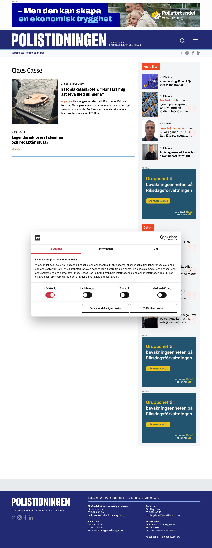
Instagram (187, 53)
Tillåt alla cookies (153, 308)
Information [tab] (106, 248)
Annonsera (152, 497)
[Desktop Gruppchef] (169, 194)
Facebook (193, 53)
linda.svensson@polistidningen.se (106, 515)
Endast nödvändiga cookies (105, 308)
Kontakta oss (18, 53)
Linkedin (198, 53)
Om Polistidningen (35, 53)
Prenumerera (135, 497)
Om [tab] (156, 248)
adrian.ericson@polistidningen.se (106, 530)
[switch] (87, 295)
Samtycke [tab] (56, 248)
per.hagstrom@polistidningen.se (163, 515)
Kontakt (93, 497)
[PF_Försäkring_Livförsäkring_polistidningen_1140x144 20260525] (106, 14)
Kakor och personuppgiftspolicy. (163, 537)
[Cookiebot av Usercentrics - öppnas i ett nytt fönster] (162, 237)
